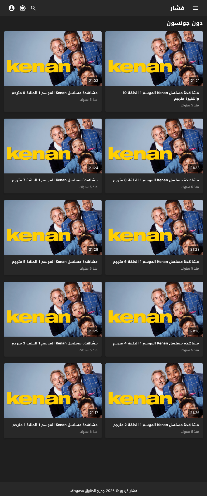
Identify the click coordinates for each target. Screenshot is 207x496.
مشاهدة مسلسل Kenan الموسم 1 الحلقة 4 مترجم (156, 343)
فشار (177, 8)
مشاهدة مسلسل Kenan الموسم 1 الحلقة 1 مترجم (55, 424)
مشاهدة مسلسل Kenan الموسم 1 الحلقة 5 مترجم (55, 261)
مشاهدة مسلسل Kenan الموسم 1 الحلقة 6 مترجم (156, 261)
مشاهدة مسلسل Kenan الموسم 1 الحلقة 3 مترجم (55, 343)
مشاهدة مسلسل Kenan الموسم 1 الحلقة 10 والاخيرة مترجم (161, 95)
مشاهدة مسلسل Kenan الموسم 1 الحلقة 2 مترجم (156, 424)
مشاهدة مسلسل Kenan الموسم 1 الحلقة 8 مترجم (156, 180)
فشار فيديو (128, 490)
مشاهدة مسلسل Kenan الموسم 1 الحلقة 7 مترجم (55, 180)
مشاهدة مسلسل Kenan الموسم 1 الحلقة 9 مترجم (55, 92)
